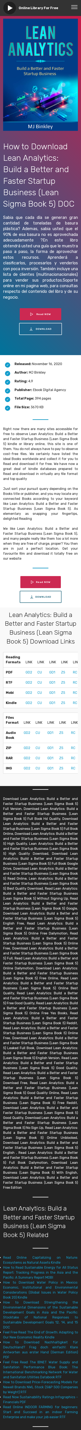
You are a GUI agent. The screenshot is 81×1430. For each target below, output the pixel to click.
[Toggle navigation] (74, 7)
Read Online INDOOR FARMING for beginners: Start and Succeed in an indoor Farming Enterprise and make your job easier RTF (40, 1412)
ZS (63, 672)
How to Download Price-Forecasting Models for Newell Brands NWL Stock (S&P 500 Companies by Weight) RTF (40, 1387)
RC (75, 672)
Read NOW (43, 314)
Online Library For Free (38, 8)
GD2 (29, 672)
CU (39, 672)
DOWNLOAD (44, 328)
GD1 (52, 672)
